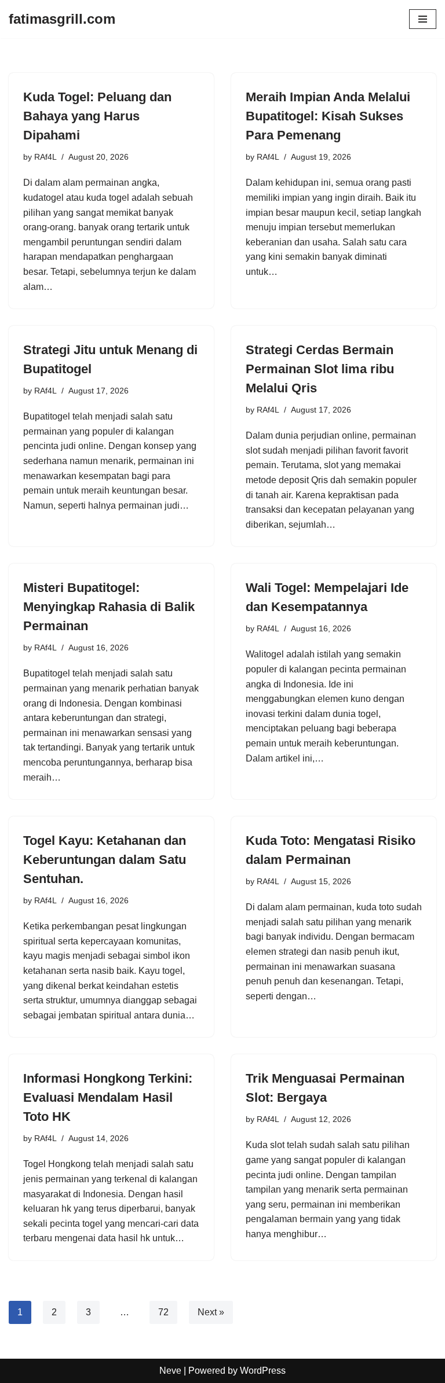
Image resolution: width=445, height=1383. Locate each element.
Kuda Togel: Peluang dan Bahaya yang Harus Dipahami (97, 116)
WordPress (263, 1370)
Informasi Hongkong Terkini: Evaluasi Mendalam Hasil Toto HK (107, 1097)
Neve (170, 1370)
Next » (211, 1312)
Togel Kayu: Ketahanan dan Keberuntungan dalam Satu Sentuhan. (104, 859)
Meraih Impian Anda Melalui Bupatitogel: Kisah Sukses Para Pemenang (328, 116)
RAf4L (45, 156)
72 (163, 1312)
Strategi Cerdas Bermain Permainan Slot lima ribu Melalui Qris (320, 369)
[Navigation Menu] (422, 19)
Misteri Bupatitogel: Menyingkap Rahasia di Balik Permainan (109, 606)
